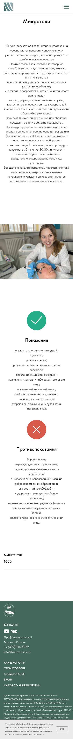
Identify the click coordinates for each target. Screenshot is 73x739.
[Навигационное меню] (66, 7)
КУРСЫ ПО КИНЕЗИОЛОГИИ (22, 685)
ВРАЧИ (8, 679)
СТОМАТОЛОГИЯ (15, 668)
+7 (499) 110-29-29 (16, 647)
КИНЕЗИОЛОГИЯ (14, 662)
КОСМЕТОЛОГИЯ (14, 673)
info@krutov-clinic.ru (17, 652)
